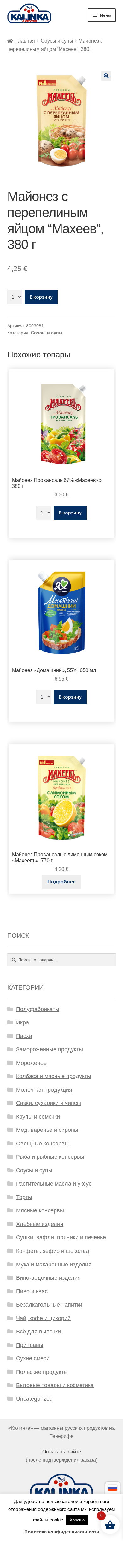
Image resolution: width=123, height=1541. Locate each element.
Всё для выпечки (38, 1331)
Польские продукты (42, 1372)
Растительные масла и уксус (53, 1183)
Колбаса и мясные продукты (53, 1076)
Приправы (29, 1345)
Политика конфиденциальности (61, 1531)
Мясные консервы (40, 1210)
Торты (24, 1197)
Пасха (24, 1036)
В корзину (41, 297)
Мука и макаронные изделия (53, 1264)
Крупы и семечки (38, 1116)
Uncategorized (34, 1399)
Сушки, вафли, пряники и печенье (61, 1237)
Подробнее (61, 881)
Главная (25, 41)
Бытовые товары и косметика (55, 1385)
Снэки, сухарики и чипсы (48, 1103)
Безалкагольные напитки (49, 1304)
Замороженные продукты (49, 1049)
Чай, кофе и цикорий (43, 1318)
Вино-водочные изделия (48, 1278)
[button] (106, 76)
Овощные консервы (42, 1143)
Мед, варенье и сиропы (47, 1130)
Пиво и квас (32, 1291)
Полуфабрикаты (37, 1009)
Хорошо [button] (77, 1520)
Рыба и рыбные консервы (50, 1157)
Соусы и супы (57, 41)
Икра (22, 1022)
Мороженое (31, 1063)
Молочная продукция (44, 1090)
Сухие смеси (33, 1358)
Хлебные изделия (39, 1224)
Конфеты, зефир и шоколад (52, 1251)
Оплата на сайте (61, 1451)
